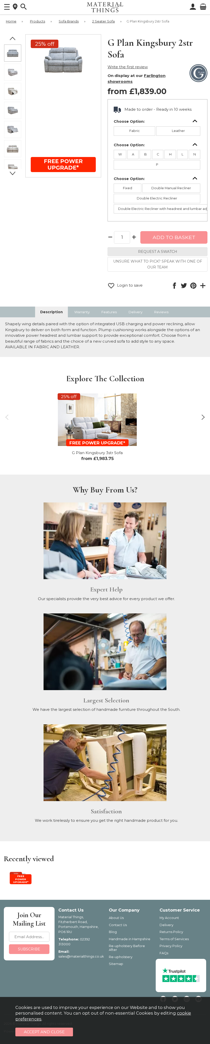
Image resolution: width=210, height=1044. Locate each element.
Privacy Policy (171, 946)
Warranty (82, 312)
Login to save (129, 285)
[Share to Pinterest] (193, 285)
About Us (116, 918)
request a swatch (157, 251)
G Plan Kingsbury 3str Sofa (97, 452)
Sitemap (116, 964)
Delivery (135, 312)
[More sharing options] (202, 285)
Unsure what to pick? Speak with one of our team (157, 264)
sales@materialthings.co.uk (81, 956)
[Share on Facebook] (174, 285)
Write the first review (128, 66)
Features (109, 312)
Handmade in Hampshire (129, 939)
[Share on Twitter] (183, 285)
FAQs (164, 953)
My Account (169, 918)
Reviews (161, 312)
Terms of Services (174, 939)
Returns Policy (171, 932)
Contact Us (118, 925)
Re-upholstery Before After (127, 948)
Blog (113, 932)
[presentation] (7, 417)
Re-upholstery (120, 957)
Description (51, 312)
